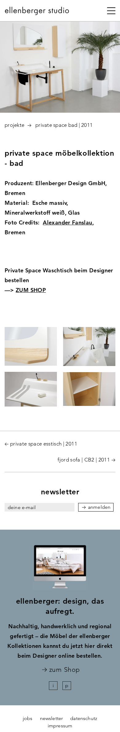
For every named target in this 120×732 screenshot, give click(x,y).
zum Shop (64, 670)
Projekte (14, 125)
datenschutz (83, 718)
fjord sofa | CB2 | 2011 (84, 460)
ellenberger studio (37, 12)
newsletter (51, 718)
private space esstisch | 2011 (43, 444)
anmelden (99, 507)
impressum (60, 726)
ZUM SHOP (31, 290)
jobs (28, 718)
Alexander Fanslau (67, 222)
